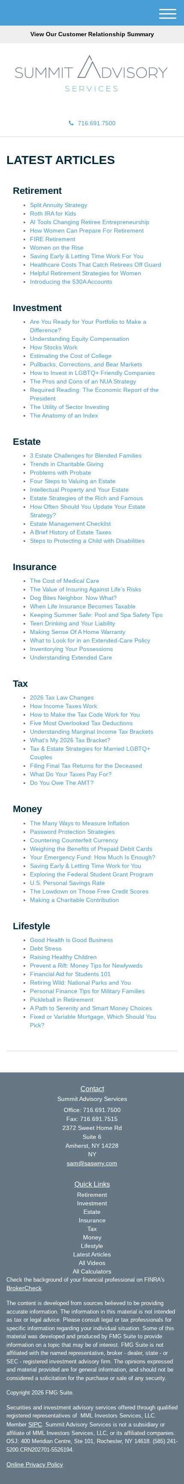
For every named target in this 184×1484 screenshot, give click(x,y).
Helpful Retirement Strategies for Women (85, 273)
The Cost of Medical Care (64, 580)
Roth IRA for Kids (53, 213)
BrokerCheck (24, 1288)
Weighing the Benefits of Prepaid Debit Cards (91, 848)
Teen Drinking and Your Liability (72, 623)
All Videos (92, 1262)
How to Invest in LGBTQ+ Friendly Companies (92, 372)
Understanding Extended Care (71, 657)
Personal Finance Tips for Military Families (87, 991)
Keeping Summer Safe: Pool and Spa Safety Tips (96, 614)
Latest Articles (92, 1254)
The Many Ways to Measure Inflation (79, 823)
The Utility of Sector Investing (69, 406)
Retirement (92, 1194)
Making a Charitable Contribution (74, 899)
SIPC (35, 1424)
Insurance (92, 1220)
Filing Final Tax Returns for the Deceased (86, 765)
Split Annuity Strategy (58, 205)
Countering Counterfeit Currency (74, 840)
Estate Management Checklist (70, 523)
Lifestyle (92, 1245)
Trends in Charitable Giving (67, 464)
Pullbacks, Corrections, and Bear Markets (86, 364)
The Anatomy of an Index (64, 415)
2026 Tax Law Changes (62, 697)
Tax (92, 1228)
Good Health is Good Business (71, 940)
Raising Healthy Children (63, 957)
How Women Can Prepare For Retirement (87, 230)
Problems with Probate (60, 472)
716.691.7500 (97, 123)
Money (92, 1237)
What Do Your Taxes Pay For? (71, 774)
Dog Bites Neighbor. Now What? (73, 597)
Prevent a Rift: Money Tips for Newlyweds (86, 965)
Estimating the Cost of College (71, 355)
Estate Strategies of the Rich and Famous (86, 498)
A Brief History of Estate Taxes (70, 532)
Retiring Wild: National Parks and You (80, 982)
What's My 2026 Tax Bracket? (70, 740)
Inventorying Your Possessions (71, 648)
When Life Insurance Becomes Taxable (83, 606)
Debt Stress (46, 948)
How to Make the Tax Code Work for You (85, 714)
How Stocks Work (53, 347)
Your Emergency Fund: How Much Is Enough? (92, 857)
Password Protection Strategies (72, 831)
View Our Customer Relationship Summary (92, 34)
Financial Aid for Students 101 (70, 974)
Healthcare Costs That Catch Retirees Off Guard (95, 264)
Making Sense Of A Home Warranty (77, 631)
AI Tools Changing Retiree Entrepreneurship (89, 222)
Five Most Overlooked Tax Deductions (81, 723)
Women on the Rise (56, 247)
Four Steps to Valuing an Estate (73, 481)
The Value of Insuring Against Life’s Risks (85, 589)
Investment (92, 1203)
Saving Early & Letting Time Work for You (85, 865)
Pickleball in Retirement (61, 999)
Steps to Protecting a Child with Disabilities (87, 540)
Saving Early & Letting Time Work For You (86, 256)
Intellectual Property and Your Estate (79, 489)
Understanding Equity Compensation (79, 338)
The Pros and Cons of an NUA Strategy (83, 381)
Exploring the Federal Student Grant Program (91, 874)
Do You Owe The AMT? (62, 782)
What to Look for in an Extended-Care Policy (90, 640)
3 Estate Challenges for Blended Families (86, 455)
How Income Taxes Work (63, 706)
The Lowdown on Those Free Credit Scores (89, 891)
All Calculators (92, 1271)
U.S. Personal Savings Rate (67, 882)
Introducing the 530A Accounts (71, 281)
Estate (92, 1211)
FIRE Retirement (52, 239)
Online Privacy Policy (34, 1464)
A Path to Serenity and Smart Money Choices (91, 1008)
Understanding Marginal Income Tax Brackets (91, 731)
